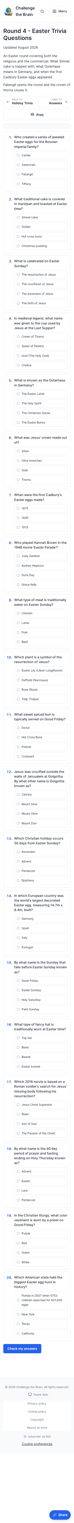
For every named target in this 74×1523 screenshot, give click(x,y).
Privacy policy (37, 1403)
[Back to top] (66, 1505)
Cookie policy (37, 1411)
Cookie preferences (37, 1444)
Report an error (37, 1427)
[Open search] (42, 11)
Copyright (37, 1419)
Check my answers (22, 1348)
